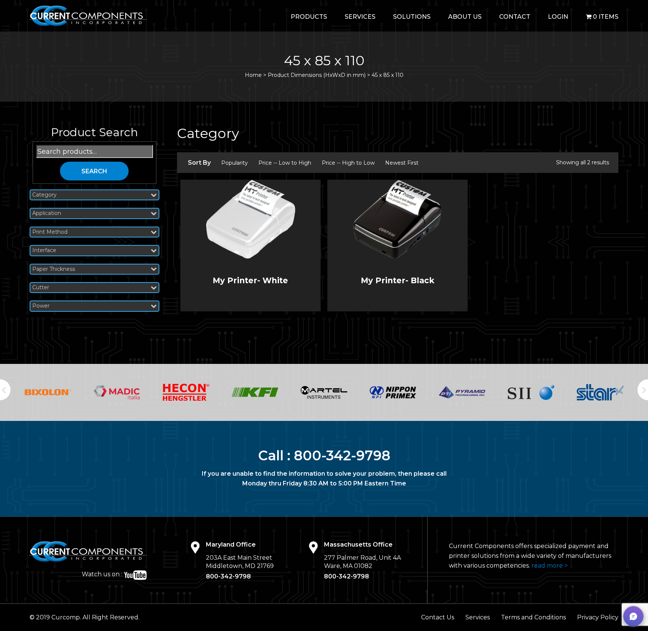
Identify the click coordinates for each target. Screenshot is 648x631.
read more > (549, 565)
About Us (465, 16)
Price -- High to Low (348, 162)
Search (94, 171)
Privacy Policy (597, 617)
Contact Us (437, 617)
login (558, 16)
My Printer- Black (397, 280)
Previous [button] (5, 389)
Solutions (411, 16)
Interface (44, 250)
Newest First (401, 162)
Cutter (40, 287)
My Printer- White (250, 280)
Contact (514, 16)
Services (360, 16)
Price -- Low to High (284, 162)
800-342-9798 (342, 455)
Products (309, 16)
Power (41, 306)
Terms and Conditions (533, 617)
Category (44, 195)
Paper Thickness (53, 269)
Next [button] (643, 389)
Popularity (234, 162)
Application (46, 213)
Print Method (50, 232)
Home (253, 75)
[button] (633, 616)
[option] (64, 392)
